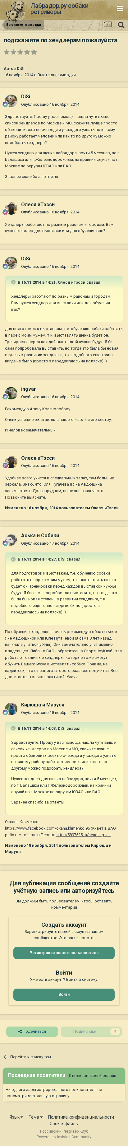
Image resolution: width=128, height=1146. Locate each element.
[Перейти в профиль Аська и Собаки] (11, 539)
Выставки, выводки (57, 74)
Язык (15, 1117)
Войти (64, 994)
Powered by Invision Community (64, 1137)
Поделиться (34, 1031)
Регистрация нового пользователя (64, 952)
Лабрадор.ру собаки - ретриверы (61, 9)
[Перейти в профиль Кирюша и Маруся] (11, 709)
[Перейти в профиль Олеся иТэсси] (11, 208)
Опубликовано (50, 104)
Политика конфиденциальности (81, 1117)
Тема (34, 1117)
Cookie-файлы (64, 1123)
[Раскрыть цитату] (14, 282)
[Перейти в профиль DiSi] (11, 101)
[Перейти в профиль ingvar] (11, 393)
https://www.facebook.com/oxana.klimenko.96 (47, 828)
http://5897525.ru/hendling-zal (83, 834)
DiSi (21, 68)
